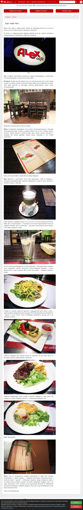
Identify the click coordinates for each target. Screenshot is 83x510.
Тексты (14, 17)
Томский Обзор (51, 2)
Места (28, 2)
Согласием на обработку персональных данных (39, 506)
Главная (7, 17)
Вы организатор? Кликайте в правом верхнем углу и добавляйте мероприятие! (41, 5)
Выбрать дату (66, 11)
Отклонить (76, 506)
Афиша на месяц (41, 11)
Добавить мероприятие (39, 2)
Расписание (21, 2)
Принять (76, 502)
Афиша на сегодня (15, 11)
